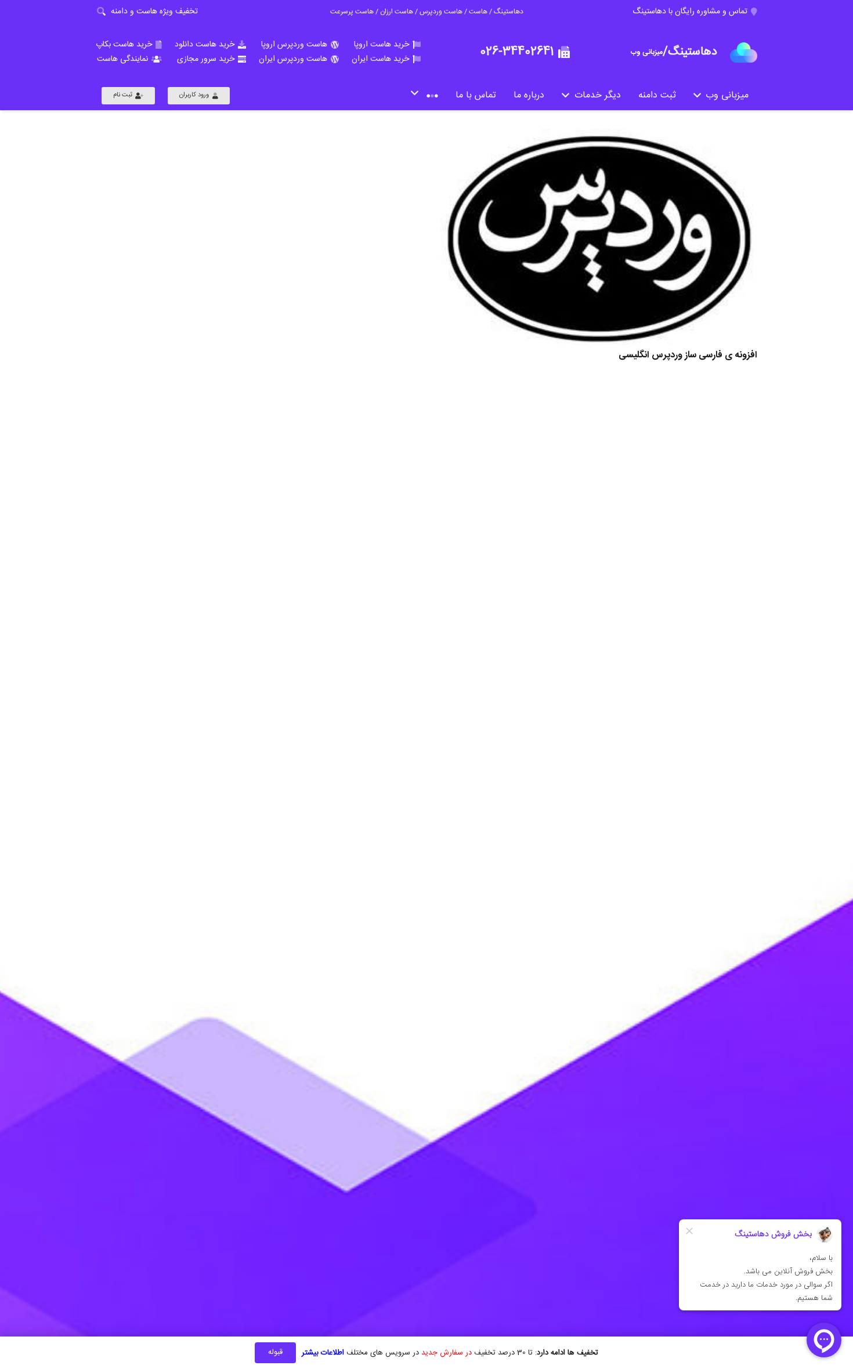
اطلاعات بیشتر (323, 1352)
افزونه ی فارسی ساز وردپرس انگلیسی (688, 355)
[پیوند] (743, 52)
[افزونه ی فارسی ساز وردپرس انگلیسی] (598, 237)
